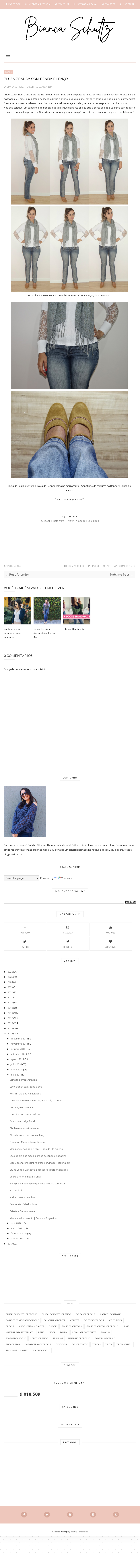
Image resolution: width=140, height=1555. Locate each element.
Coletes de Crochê (94, 1320)
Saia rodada (16, 1190)
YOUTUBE (110, 932)
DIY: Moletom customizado (24, 1128)
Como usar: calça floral (22, 1121)
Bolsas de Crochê (85, 1314)
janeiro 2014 (17, 1238)
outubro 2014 (18, 1049)
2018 (10, 1013)
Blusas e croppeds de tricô (56, 1314)
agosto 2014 (17, 1059)
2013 (10, 1243)
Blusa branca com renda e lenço (27, 1135)
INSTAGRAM (68, 932)
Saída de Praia (13, 1344)
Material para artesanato (19, 1332)
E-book (53, 1326)
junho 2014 (17, 1069)
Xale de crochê (41, 1350)
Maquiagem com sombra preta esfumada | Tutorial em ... (41, 1162)
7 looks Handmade (74, 628)
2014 (10, 1033)
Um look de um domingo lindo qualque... (12, 632)
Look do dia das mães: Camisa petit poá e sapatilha (38, 1155)
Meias (41, 1332)
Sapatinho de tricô (105, 1338)
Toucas (96, 1344)
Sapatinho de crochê (79, 1338)
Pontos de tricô (39, 1338)
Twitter (70, 520)
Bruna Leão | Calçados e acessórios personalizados (39, 1169)
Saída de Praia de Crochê (38, 1344)
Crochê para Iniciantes (31, 1326)
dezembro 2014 (19, 1038)
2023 (10, 987)
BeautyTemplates (79, 1531)
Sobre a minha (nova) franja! (25, 1176)
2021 (10, 997)
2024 (10, 982)
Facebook (45, 520)
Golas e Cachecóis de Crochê (102, 1326)
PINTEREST (68, 947)
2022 (10, 992)
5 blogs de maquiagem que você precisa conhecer (37, 1183)
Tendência (61, 1344)
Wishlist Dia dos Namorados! (25, 1093)
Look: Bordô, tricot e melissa (25, 1114)
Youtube (80, 520)
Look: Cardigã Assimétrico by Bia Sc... (44, 632)
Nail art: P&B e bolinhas (22, 1197)
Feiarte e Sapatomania (22, 1211)
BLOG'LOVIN (110, 947)
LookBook (93, 520)
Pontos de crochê (16, 1338)
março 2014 (17, 1228)
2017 (10, 1018)
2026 (10, 971)
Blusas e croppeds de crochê (21, 1314)
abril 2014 (16, 1223)
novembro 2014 (19, 1043)
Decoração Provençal (21, 1107)
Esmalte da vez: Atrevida (23, 1079)
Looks (8, 72)
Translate (66, 878)
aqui (107, 295)
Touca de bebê (80, 1344)
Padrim (63, 1332)
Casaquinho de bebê (54, 1320)
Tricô (108, 1344)
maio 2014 (16, 1074)
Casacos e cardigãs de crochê (22, 1320)
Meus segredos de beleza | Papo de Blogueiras (36, 1149)
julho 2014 (16, 1064)
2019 (10, 1007)
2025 (10, 976)
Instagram (59, 520)
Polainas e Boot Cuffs (84, 1332)
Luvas (126, 1326)
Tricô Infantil (124, 1344)
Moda (52, 1332)
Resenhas (58, 1338)
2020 (10, 1002)
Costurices (115, 1320)
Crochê (10, 1326)
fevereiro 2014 (19, 1233)
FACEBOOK (25, 932)
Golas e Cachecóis (71, 1326)
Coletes (74, 1320)
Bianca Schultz (15, 86)
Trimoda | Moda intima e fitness (27, 1142)
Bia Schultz (28, 485)
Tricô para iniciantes (17, 1350)
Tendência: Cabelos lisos (23, 1204)
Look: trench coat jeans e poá (26, 1086)
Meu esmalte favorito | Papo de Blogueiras (33, 1218)
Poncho (105, 1332)
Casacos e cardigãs (110, 1314)
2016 (10, 1023)
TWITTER (25, 947)
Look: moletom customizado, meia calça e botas (36, 1100)
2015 (10, 1028)
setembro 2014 (19, 1054)
